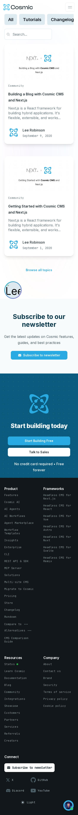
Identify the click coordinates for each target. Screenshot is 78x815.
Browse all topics (39, 270)
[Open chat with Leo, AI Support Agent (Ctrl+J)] (68, 805)
